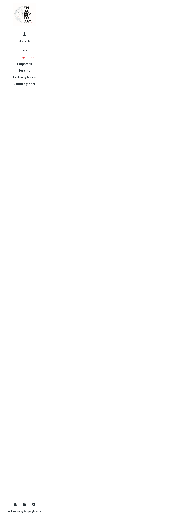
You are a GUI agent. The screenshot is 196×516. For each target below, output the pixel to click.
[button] (24, 37)
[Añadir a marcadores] (172, 511)
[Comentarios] (180, 511)
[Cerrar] (54, 5)
